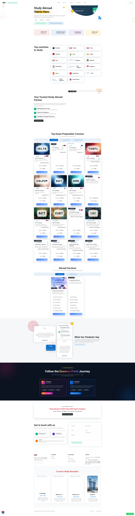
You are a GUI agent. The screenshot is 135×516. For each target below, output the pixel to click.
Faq (68, 456)
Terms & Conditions (71, 460)
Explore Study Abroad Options (56, 23)
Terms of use (92, 511)
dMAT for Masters (90, 180)
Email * (72, 430)
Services (71, 2)
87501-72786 (43, 495)
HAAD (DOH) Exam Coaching (74, 245)
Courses (64, 2)
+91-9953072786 (42, 434)
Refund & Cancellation (72, 461)
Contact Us (79, 2)
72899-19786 (93, 496)
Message (72, 435)
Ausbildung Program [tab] (72, 274)
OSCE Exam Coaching (40, 244)
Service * (86, 430)
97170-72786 (59, 496)
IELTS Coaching (39, 158)
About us (52, 456)
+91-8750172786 (59, 434)
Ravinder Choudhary (51, 511)
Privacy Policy (70, 458)
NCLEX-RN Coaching (74, 212)
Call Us (130, 2)
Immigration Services (74, 280)
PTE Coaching (55, 148)
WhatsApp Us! (130, 513)
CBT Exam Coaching (91, 223)
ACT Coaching (38, 223)
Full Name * (73, 425)
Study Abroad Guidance (58, 291)
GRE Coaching (72, 190)
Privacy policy (98, 511)
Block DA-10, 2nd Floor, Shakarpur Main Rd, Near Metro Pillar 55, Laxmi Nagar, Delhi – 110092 (51, 441)
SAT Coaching (55, 190)
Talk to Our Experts (39, 120)
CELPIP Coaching (39, 190)
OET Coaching (72, 148)
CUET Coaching (56, 223)
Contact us (53, 458)
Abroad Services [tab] (60, 274)
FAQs (85, 2)
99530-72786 (76, 496)
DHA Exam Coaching (57, 244)
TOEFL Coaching (90, 158)
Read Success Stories (79, 344)
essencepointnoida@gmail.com (93, 460)
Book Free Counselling (41, 23)
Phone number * (88, 425)
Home (59, 2)
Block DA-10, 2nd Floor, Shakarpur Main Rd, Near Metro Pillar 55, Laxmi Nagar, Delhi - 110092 (93, 463)
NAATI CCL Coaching (91, 244)
